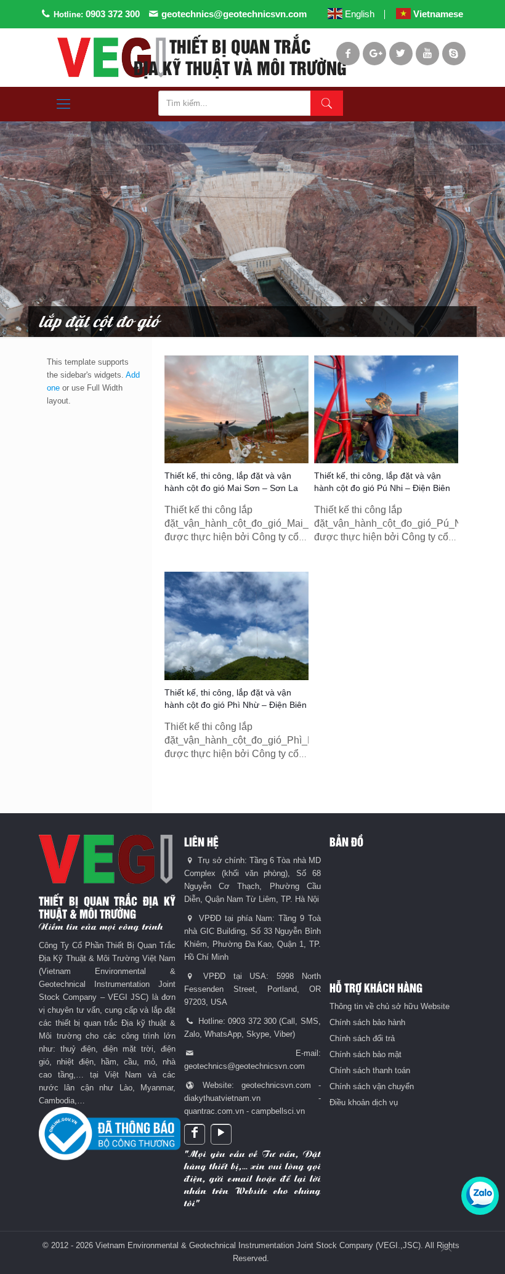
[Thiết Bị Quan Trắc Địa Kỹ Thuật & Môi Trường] (111, 57)
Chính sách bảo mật (365, 1054)
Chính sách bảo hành (367, 1022)
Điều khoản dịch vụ (363, 1102)
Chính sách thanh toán (369, 1070)
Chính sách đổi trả (362, 1038)
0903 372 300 (113, 14)
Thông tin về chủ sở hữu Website (389, 1006)
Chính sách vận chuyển (371, 1086)
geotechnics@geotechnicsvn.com (234, 14)
